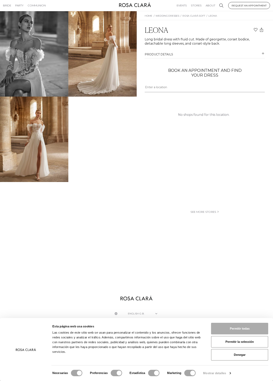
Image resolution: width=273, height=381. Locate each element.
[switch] (116, 373)
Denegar (240, 354)
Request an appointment (249, 5)
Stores (196, 5)
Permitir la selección (239, 341)
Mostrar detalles (214, 373)
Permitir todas (240, 328)
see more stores (203, 211)
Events (182, 5)
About (210, 5)
